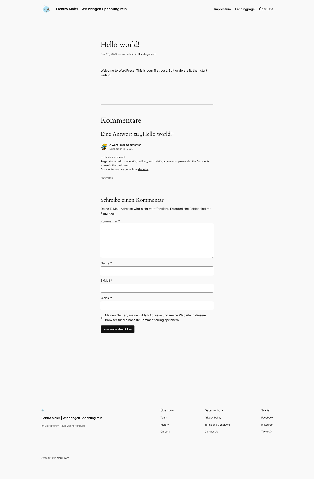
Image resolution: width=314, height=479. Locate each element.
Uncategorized (147, 54)
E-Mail (106, 280)
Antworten (107, 177)
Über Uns (266, 9)
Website (106, 298)
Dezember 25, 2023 (121, 148)
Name (106, 263)
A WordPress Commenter (125, 144)
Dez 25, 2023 (109, 54)
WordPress (63, 457)
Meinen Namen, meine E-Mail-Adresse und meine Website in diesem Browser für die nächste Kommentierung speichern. (155, 317)
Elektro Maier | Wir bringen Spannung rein (91, 9)
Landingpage (245, 9)
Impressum (222, 9)
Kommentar (110, 221)
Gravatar (143, 169)
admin (130, 54)
